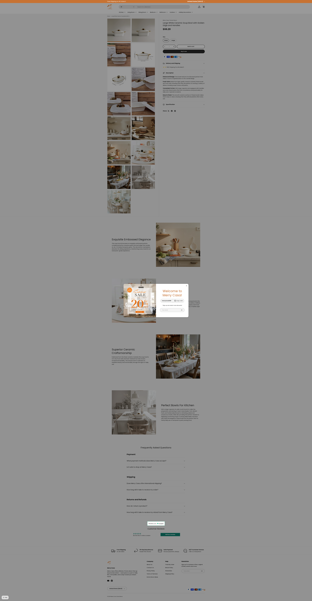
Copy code (179, 301)
